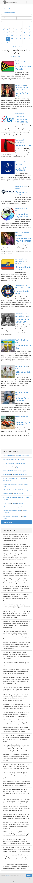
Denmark (25, 474)
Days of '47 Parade (8, 459)
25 (12, 39)
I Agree (29, 875)
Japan (17, 467)
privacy (21, 878)
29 (30, 39)
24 (8, 39)
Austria (21, 493)
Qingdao (25, 484)
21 (25, 35)
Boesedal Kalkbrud (18, 474)
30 (4, 42)
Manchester (21, 497)
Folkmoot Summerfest (9, 507)
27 (21, 39)
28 (25, 39)
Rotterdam (18, 455)
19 (16, 35)
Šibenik (5, 480)
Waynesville (19, 507)
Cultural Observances (22, 233)
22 (30, 35)
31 (8, 42)
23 (4, 39)
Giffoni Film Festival (8, 490)
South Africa (6, 512)
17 (8, 35)
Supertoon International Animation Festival (14, 478)
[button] (28, 2)
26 (16, 39)
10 (8, 32)
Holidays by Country (9, 12)
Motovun (17, 463)
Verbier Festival (7, 503)
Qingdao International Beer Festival (12, 484)
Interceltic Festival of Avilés (10, 470)
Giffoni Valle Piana (20, 490)
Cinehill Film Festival (8, 463)
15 (30, 32)
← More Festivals (7, 522)
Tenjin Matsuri (6, 467)
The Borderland (7, 474)
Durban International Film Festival (12, 510)
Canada (5, 518)
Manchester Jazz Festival (10, 497)
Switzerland (20, 503)
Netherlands (25, 455)
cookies (7, 875)
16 (4, 35)
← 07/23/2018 (16, 47)
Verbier (14, 503)
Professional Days (21, 162)
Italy (27, 490)
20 (21, 35)
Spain (24, 470)
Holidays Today (8, 9)
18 (12, 35)
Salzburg (16, 493)
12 (16, 32)
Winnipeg (24, 516)
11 (12, 32)
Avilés (20, 470)
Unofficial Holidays (21, 340)
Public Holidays (20, 61)
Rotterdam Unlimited (8, 455)
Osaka (13, 467)
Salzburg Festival (7, 493)
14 (25, 32)
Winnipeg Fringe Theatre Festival (11, 516)
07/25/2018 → (16, 56)
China (4, 486)
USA (23, 459)
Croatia (23, 463)
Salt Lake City (18, 459)
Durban (25, 510)
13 (21, 32)
